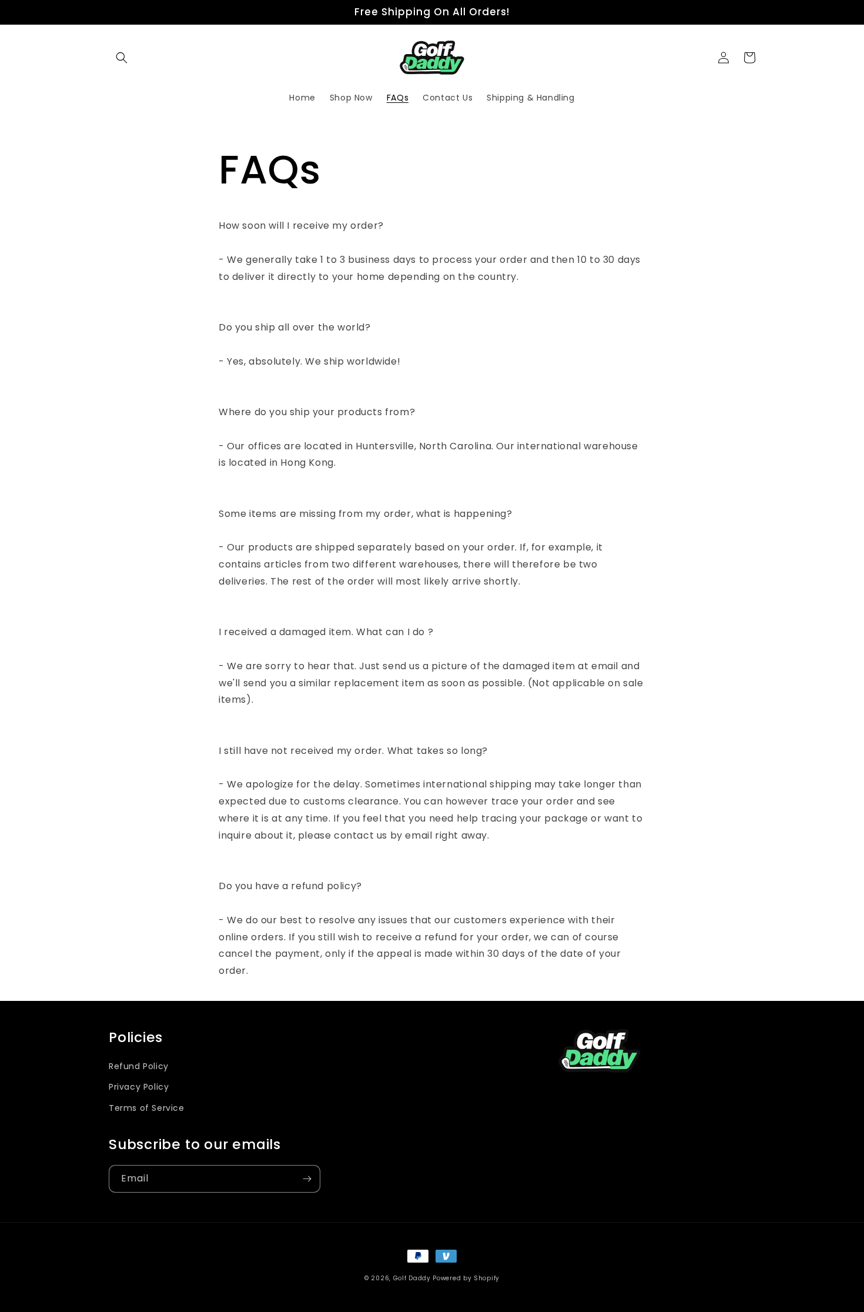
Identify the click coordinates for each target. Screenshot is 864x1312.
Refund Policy (139, 1066)
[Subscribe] (307, 1179)
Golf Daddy (412, 1278)
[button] (122, 58)
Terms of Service (147, 1108)
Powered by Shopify (466, 1278)
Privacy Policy (139, 1087)
